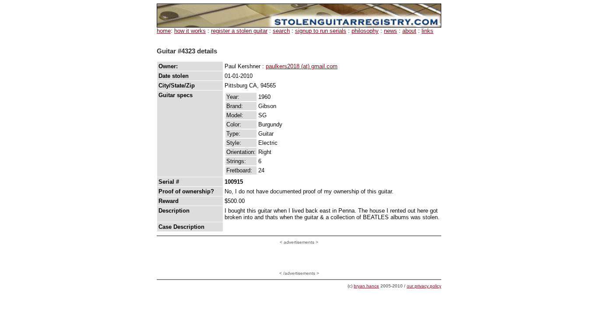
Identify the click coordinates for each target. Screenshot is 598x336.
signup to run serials (320, 31)
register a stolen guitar (239, 31)
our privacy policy (424, 286)
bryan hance (366, 286)
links (427, 31)
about (409, 31)
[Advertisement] (299, 258)
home (164, 31)
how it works (190, 31)
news (390, 31)
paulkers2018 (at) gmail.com (302, 66)
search (281, 31)
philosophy (365, 31)
